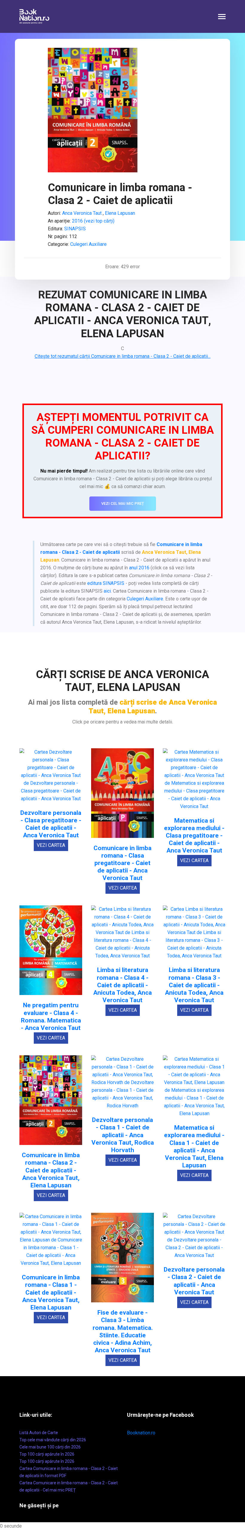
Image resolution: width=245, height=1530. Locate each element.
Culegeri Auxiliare (88, 244)
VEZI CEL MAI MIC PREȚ (122, 503)
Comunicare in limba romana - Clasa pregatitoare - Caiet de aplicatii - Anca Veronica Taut (122, 863)
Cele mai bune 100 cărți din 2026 (50, 1447)
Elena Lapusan (119, 213)
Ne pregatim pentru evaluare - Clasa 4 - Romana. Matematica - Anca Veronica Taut (51, 1017)
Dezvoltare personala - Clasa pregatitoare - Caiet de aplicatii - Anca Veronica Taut (50, 824)
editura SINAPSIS (105, 583)
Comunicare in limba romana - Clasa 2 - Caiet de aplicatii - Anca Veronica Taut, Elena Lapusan (51, 1170)
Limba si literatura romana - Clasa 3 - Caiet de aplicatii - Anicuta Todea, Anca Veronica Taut (194, 985)
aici (107, 591)
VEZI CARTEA (51, 845)
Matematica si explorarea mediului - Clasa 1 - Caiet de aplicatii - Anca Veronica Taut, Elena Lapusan (194, 1146)
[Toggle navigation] (222, 17)
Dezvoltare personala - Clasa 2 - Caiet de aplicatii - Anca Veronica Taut (194, 1281)
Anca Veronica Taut (82, 213)
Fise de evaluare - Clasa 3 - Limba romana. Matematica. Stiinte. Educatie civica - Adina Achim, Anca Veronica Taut (123, 1331)
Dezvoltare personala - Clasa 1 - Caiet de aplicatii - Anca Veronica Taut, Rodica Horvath (122, 1135)
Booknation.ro (141, 1433)
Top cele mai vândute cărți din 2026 (52, 1439)
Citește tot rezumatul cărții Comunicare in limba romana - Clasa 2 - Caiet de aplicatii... (123, 356)
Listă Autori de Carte (38, 1432)
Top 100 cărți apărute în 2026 (46, 1454)
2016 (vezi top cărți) (93, 221)
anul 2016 (139, 568)
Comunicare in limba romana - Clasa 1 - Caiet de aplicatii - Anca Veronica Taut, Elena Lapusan (51, 1292)
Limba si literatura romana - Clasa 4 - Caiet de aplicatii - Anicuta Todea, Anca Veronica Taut (122, 985)
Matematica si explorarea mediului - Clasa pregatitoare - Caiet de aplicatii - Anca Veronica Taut (194, 836)
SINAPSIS (75, 229)
